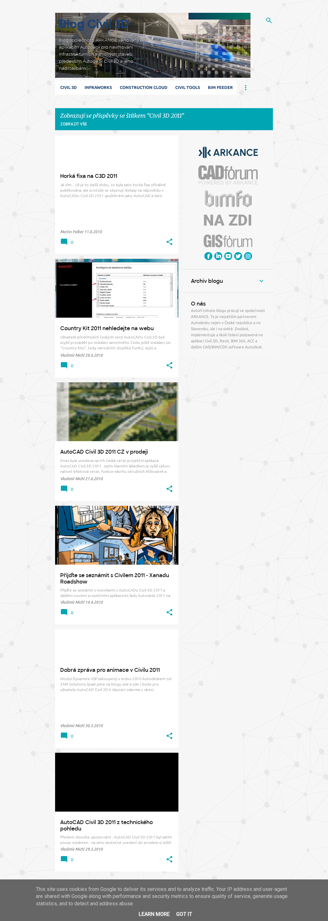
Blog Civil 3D (94, 24)
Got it (184, 914)
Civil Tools (187, 87)
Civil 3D (68, 87)
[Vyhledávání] (269, 20)
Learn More (154, 914)
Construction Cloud (144, 87)
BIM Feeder (220, 87)
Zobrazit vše (73, 124)
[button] (169, 242)
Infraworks (98, 87)
